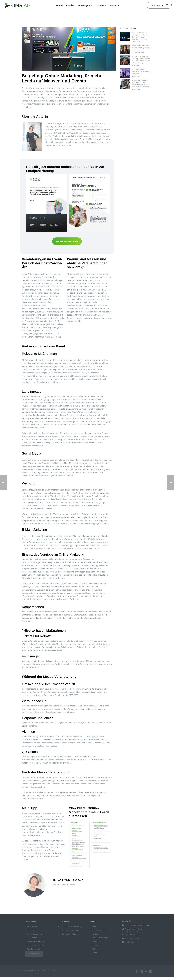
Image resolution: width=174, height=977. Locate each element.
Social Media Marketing (69, 934)
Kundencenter (34, 954)
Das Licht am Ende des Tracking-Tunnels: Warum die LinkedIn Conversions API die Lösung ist (141, 59)
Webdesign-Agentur (35, 934)
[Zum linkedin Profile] (152, 972)
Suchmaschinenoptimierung (71, 926)
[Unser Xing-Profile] (147, 972)
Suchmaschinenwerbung (69, 930)
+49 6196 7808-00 (132, 935)
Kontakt (95, 934)
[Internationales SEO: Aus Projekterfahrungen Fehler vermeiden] (125, 49)
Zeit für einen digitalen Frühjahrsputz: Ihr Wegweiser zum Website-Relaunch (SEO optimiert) (141, 83)
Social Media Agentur (35, 945)
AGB (93, 949)
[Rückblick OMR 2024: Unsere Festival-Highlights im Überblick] (125, 73)
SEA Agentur (32, 930)
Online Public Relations (36, 941)
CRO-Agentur (32, 938)
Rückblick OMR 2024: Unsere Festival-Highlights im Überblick (141, 71)
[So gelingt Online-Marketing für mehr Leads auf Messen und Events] (69, 49)
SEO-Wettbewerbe (99, 930)
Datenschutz (97, 941)
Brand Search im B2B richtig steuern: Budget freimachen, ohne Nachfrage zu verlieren (140, 36)
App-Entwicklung (33, 949)
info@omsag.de (131, 942)
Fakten (94, 952)
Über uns (95, 926)
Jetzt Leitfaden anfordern (67, 241)
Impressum (96, 945)
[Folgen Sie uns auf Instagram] (142, 972)
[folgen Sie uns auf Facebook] (137, 972)
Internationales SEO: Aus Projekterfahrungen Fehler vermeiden (141, 48)
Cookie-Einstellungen (100, 938)
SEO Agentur (32, 926)
